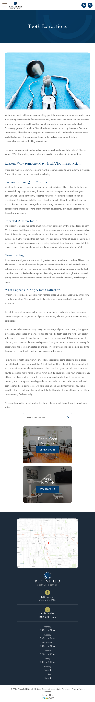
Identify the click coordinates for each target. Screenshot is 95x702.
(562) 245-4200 (47, 617)
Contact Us (47, 489)
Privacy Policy (77, 689)
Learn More (47, 449)
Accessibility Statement (60, 689)
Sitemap (47, 691)
